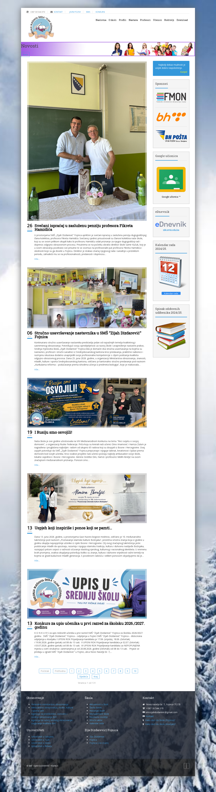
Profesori (145, 19)
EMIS (88, 12)
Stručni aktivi (95, 720)
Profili (122, 19)
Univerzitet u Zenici (41, 742)
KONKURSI (100, 12)
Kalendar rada (96, 723)
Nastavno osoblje (98, 716)
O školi (113, 19)
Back (25, 54)
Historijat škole (97, 710)
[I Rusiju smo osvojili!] (87, 402)
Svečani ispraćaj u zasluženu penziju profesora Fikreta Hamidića (84, 227)
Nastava (133, 19)
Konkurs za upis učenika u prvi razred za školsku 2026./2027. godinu (90, 625)
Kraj (96, 676)
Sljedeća (83, 676)
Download (182, 19)
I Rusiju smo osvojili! (53, 432)
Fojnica (93, 739)
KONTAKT (58, 12)
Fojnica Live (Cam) (98, 742)
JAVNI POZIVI (75, 12)
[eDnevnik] (171, 224)
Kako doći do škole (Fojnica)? (160, 720)
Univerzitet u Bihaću (41, 746)
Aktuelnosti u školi (98, 704)
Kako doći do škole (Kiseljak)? (160, 724)
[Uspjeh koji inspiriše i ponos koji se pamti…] (87, 497)
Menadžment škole (99, 713)
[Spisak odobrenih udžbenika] (171, 336)
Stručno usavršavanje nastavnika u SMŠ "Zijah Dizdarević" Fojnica (88, 334)
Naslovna (101, 19)
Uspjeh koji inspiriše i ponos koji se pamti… (73, 527)
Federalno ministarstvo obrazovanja (49, 704)
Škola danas (95, 707)
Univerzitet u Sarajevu (42, 736)
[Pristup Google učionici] (171, 179)
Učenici (157, 19)
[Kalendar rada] (171, 272)
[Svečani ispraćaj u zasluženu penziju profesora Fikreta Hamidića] (87, 140)
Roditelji (169, 19)
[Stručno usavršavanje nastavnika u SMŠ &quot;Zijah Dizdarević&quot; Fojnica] (87, 297)
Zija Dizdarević (97, 736)
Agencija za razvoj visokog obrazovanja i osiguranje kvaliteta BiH (52, 722)
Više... (37, 259)
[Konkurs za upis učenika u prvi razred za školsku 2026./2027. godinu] (87, 593)
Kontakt (150, 716)
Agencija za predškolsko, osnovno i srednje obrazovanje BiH (49, 715)
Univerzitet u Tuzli (40, 739)
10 (135, 670)
